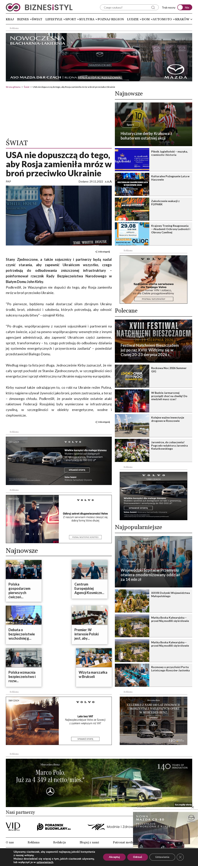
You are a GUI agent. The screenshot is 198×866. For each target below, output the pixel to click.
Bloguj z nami (89, 842)
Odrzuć (137, 857)
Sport (70, 19)
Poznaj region (111, 19)
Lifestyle (53, 19)
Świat (37, 19)
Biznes (23, 19)
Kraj (10, 19)
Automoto (162, 19)
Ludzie (133, 19)
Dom (146, 19)
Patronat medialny (125, 842)
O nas (10, 842)
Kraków (182, 19)
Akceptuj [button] (114, 857)
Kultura (86, 19)
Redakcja (59, 842)
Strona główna (13, 86)
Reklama (33, 842)
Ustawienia (162, 857)
